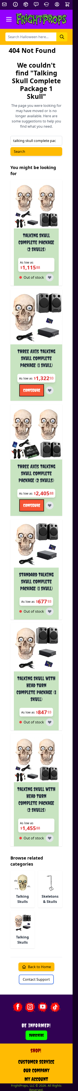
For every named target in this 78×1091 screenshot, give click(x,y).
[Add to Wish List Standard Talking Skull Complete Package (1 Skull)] (50, 611)
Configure (31, 390)
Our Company (36, 1070)
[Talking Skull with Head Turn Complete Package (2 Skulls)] (36, 759)
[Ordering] (25, 4)
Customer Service (36, 1062)
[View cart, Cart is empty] (68, 4)
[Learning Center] (46, 4)
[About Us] (15, 4)
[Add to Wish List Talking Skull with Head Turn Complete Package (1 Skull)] (50, 722)
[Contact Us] (36, 4)
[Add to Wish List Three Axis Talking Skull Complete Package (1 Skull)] (50, 390)
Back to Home (39, 966)
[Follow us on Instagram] (30, 1006)
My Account (36, 1079)
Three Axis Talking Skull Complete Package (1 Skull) (36, 358)
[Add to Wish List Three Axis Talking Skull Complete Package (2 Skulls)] (50, 505)
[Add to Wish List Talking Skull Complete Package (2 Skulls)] (50, 277)
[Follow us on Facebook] (17, 1006)
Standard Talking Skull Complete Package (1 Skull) (36, 581)
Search (19, 151)
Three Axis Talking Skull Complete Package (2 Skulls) (36, 473)
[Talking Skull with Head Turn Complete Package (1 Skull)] (36, 649)
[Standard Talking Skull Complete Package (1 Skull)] (36, 545)
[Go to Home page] (41, 19)
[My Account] (57, 4)
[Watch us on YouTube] (42, 1006)
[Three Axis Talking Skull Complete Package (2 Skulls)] (36, 433)
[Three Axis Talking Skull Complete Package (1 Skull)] (36, 318)
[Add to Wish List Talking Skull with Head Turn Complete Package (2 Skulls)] (50, 838)
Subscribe (36, 1035)
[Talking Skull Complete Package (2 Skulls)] (36, 206)
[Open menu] (9, 19)
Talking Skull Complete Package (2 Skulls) (36, 242)
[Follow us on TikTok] (55, 1006)
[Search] (62, 36)
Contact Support (36, 979)
